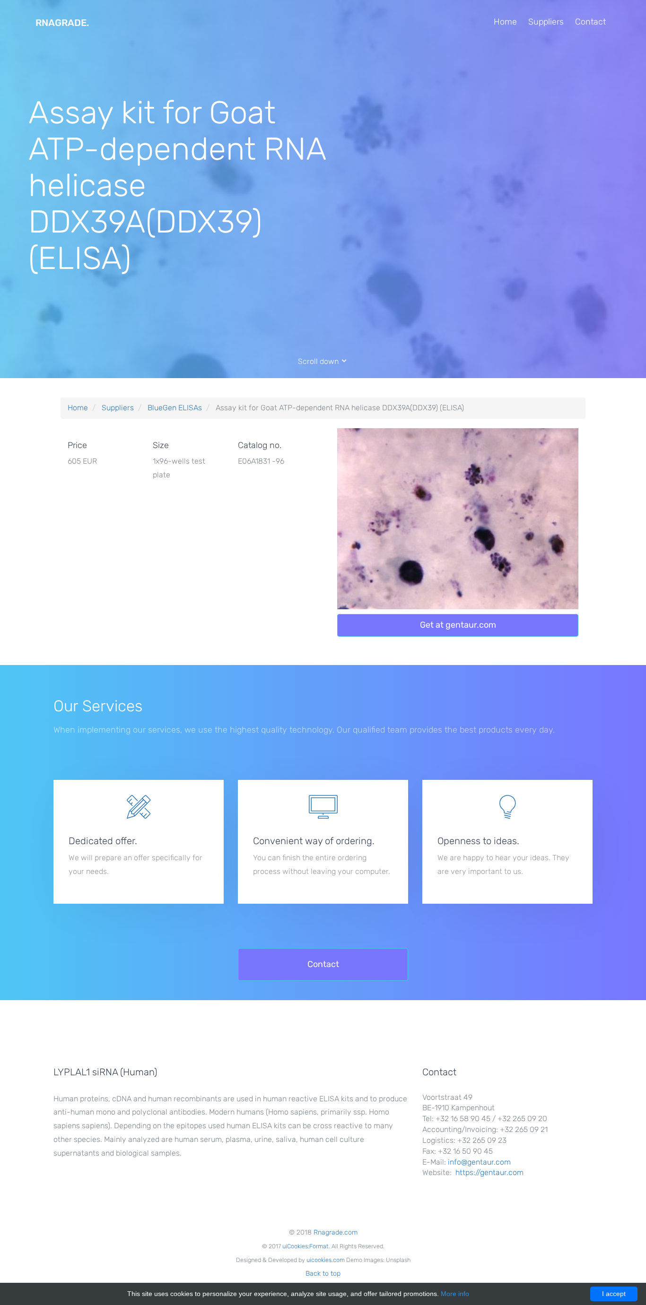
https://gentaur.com (489, 1172)
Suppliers (546, 22)
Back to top (323, 1274)
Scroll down (319, 361)
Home (505, 22)
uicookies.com (325, 1259)
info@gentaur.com (479, 1162)
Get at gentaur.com (458, 625)
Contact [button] (323, 964)
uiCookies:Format (305, 1246)
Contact (590, 22)
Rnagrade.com (336, 1232)
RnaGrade (62, 22)
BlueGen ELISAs (175, 407)
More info (455, 1293)
